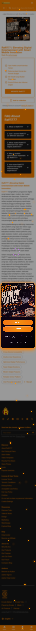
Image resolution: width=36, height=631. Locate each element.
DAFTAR (18, 329)
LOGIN (18, 322)
